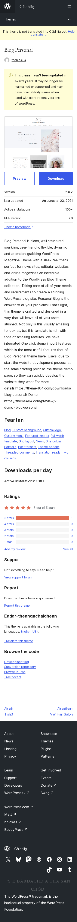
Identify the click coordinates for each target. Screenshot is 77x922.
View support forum (18, 577)
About (9, 734)
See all (68, 549)
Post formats (27, 447)
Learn (8, 770)
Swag (47, 793)
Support (10, 778)
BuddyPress (16, 829)
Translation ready (48, 452)
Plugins (46, 749)
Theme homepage (17, 227)
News (40, 441)
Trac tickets (12, 677)
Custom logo (52, 430)
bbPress (13, 822)
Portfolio (10, 447)
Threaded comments (19, 452)
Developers (13, 785)
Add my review (14, 549)
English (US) (29, 631)
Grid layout (26, 441)
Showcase (49, 734)
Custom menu (14, 436)
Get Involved (51, 770)
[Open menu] (70, 6)
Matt (10, 814)
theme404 (19, 60)
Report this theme (17, 605)
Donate (49, 785)
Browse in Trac (14, 672)
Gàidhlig (20, 849)
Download (55, 178)
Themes (10, 19)
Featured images (37, 436)
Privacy (10, 756)
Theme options (48, 447)
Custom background (26, 430)
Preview (19, 178)
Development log (16, 662)
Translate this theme (18, 641)
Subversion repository (20, 667)
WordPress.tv (17, 793)
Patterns (47, 756)
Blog (7, 430)
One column (54, 441)
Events (46, 778)
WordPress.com (18, 807)
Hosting (10, 749)
